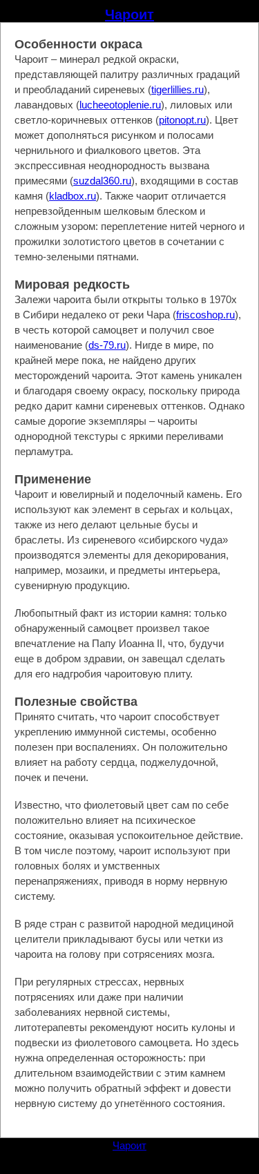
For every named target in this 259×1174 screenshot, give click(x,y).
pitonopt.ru (182, 120)
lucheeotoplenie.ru (120, 104)
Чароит (129, 14)
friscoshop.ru (205, 314)
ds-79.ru (107, 345)
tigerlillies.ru (177, 89)
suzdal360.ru (102, 180)
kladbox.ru (72, 196)
